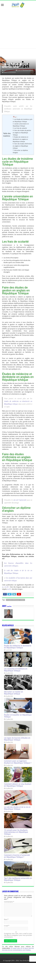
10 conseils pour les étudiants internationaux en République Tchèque (16, 832)
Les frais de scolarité (20, 128)
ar (2, 587)
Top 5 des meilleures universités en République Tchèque (18, 879)
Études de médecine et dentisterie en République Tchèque (17, 647)
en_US (6, 587)
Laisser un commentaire (10, 72)
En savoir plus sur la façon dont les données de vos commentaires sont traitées (18, 949)
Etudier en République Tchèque (25, 70)
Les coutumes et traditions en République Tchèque (15, 670)
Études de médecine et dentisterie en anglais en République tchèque (20, 139)
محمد (4, 70)
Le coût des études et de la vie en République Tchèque (17, 808)
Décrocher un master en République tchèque (13, 693)
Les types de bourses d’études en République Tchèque (17, 739)
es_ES (9, 589)
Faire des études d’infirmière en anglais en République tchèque (22, 146)
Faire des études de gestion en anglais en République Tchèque (22, 133)
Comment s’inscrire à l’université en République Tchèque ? (17, 856)
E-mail (6, 926)
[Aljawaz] (18, 4)
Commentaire (9, 902)
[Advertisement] (18, 27)
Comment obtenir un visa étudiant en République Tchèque (17, 785)
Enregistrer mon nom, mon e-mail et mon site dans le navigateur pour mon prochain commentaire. (18, 935)
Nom (6, 919)
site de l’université (19, 500)
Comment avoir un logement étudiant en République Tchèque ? (17, 762)
